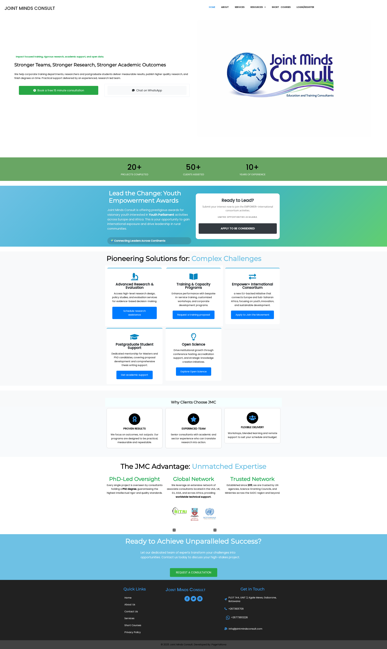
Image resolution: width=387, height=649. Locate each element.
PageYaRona (218, 644)
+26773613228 (239, 617)
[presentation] (174, 530)
